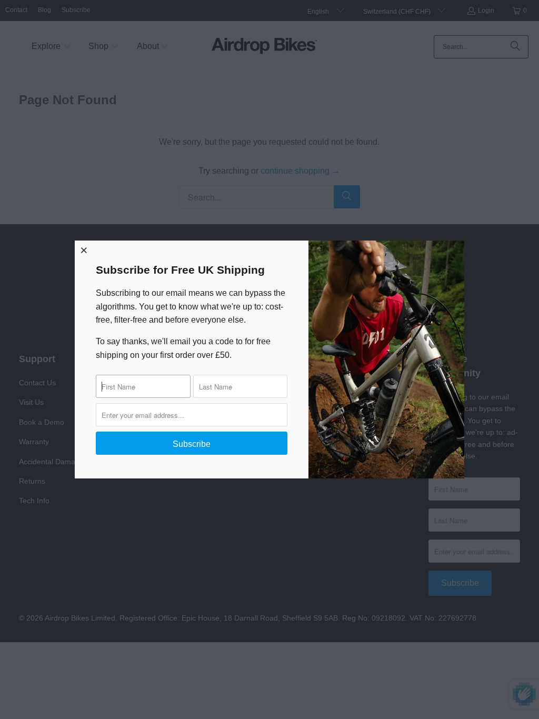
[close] (84, 250)
